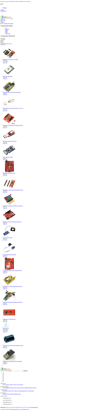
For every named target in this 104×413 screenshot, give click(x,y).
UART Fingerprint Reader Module (9, 254)
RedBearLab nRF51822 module (9, 173)
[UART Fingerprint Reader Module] (9, 253)
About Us (15, 384)
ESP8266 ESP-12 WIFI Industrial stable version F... (13, 286)
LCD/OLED (7, 33)
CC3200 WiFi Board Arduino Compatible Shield (12, 270)
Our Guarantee (20, 384)
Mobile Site (36, 407)
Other (6, 32)
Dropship (9, 394)
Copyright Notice (30, 390)
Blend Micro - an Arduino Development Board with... (13, 189)
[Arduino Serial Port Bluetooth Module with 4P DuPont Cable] (9, 301)
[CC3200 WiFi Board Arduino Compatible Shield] (9, 269)
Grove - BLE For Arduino (8, 157)
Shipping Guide (13, 387)
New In (10, 43)
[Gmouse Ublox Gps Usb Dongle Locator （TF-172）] (9, 107)
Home (1, 23)
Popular (1, 43)
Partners (12, 394)
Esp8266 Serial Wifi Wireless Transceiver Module (12, 361)
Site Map (7, 384)
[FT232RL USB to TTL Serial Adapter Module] (9, 91)
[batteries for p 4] (6, 327)
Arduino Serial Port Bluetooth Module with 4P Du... (13, 302)
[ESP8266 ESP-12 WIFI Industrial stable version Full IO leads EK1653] (9, 285)
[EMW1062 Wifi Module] (9, 75)
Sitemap (32, 407)
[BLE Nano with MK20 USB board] (9, 140)
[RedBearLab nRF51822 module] (9, 172)
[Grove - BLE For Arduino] (9, 156)
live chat (2, 3)
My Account (2, 20)
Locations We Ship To (20, 387)
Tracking (2, 9)
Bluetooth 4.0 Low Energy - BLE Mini (10, 59)
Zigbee (6, 30)
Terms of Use (16, 390)
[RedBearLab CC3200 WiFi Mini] (9, 318)
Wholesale (5, 394)
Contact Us (11, 384)
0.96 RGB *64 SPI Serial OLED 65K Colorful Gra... (13, 205)
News (4, 384)
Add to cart (5, 62)
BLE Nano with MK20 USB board (9, 141)
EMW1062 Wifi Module (7, 76)
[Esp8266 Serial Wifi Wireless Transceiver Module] (9, 360)
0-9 (29, 407)
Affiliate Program (17, 394)
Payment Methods (6, 387)
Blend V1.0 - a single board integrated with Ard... (12, 221)
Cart (1, 21)
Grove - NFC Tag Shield (7, 237)
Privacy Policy (11, 390)
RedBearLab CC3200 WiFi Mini (9, 319)
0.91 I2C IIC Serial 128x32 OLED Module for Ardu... (13, 345)
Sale (5, 43)
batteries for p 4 (6, 328)
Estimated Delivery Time (29, 387)
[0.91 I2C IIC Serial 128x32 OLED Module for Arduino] (9, 344)
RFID (6, 31)
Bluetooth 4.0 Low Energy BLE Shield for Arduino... (13, 125)
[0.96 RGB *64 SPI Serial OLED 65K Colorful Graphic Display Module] (9, 205)
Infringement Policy (23, 390)
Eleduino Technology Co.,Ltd (15, 409)
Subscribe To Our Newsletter (6, 370)
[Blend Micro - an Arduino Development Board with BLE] (9, 189)
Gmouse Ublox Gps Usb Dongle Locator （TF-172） (13, 108)
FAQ (36, 387)
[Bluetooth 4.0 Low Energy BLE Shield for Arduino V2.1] (9, 124)
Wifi (6, 28)
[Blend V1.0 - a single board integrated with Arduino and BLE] (9, 220)
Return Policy (5, 390)
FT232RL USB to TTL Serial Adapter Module (12, 92)
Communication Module (8, 23)
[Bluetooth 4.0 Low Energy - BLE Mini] (9, 58)
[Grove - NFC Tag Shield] (9, 236)
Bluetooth (7, 29)
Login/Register (3, 10)
